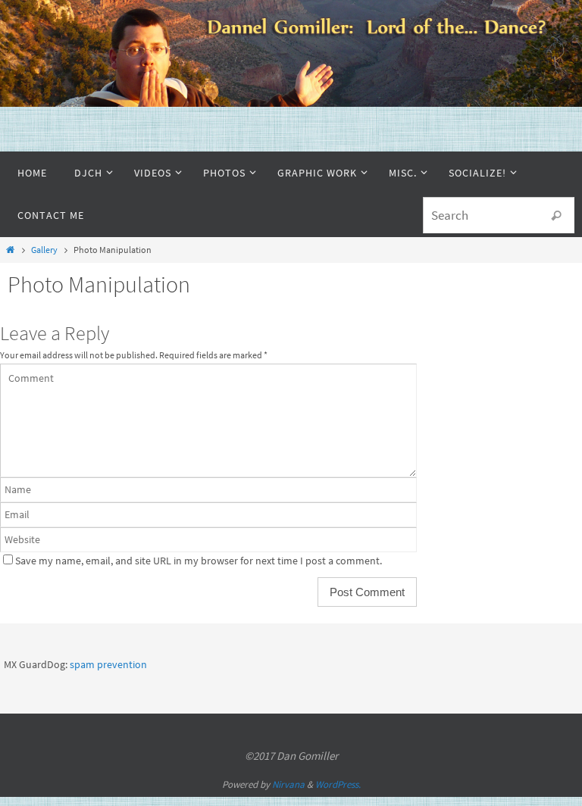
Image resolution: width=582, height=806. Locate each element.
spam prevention (108, 664)
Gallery (44, 249)
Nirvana (288, 784)
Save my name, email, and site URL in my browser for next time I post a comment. (198, 561)
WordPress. (338, 784)
